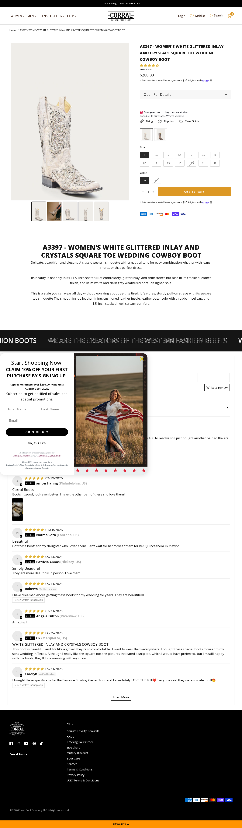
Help (70, 723)
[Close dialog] (142, 358)
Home (12, 30)
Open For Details (157, 94)
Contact (72, 764)
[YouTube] (27, 743)
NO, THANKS (37, 443)
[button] (121, 824)
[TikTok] (43, 743)
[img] (35, 478)
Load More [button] (121, 697)
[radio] (146, 134)
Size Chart (73, 747)
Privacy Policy (76, 775)
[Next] (123, 122)
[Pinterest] (36, 743)
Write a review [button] (217, 387)
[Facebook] (12, 743)
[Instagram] (20, 743)
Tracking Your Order (80, 742)
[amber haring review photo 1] (17, 509)
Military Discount (77, 753)
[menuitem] (17, 15)
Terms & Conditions (80, 769)
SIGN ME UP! (37, 432)
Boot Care (73, 758)
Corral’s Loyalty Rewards (83, 731)
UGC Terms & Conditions (83, 780)
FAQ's (70, 736)
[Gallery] (70, 132)
